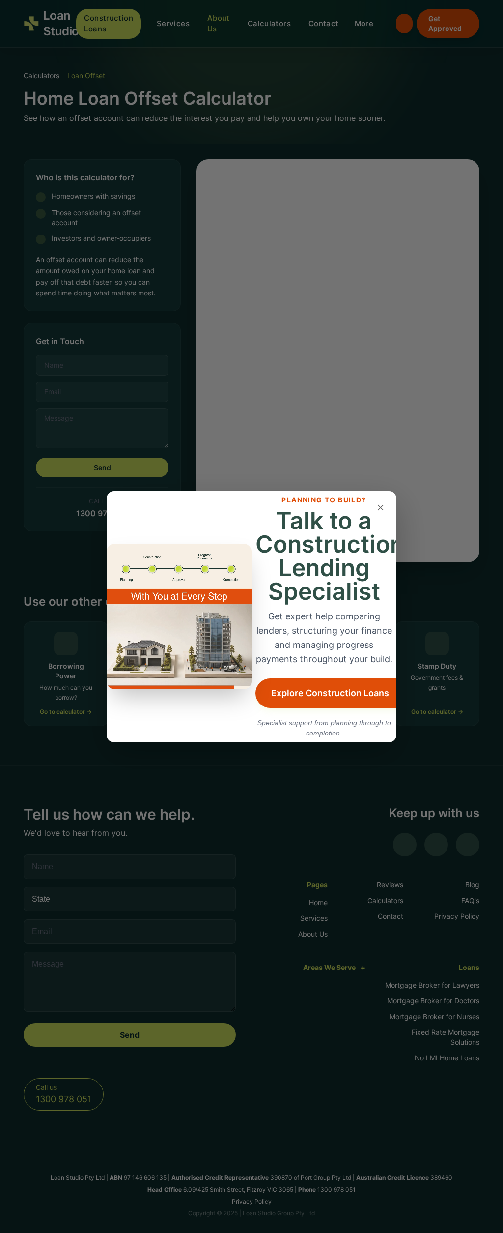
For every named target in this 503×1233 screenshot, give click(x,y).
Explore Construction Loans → (337, 693)
